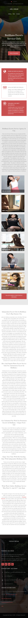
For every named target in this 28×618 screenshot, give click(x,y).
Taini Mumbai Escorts (6, 598)
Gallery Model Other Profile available (14, 296)
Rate (14, 13)
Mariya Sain (5, 288)
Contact (15, 1)
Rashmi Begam (6, 230)
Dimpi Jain (5, 210)
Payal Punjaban (14, 53)
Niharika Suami (6, 249)
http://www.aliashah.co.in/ (11, 594)
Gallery (9, 13)
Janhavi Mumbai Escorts (7, 602)
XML (2, 606)
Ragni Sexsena (6, 268)
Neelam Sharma (6, 191)
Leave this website (5, 560)
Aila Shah (14, 9)
